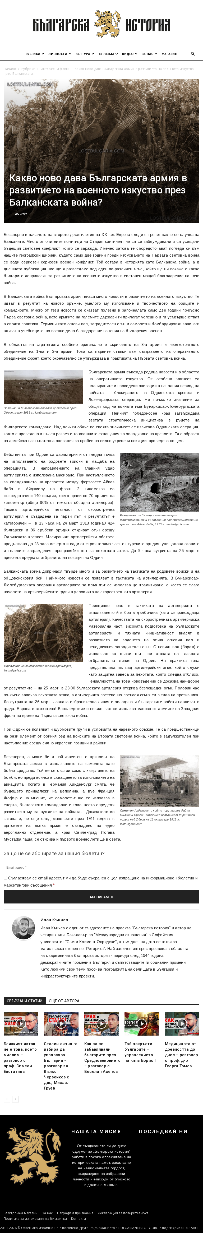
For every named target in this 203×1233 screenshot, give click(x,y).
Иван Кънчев (54, 919)
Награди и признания (75, 1213)
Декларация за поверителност (123, 1213)
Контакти (78, 1218)
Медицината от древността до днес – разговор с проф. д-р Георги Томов (181, 1054)
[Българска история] (101, 24)
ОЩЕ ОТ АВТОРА (64, 1001)
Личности (57, 54)
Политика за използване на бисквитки (35, 1218)
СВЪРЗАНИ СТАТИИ (25, 1001)
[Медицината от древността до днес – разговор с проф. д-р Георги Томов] (182, 1024)
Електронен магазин (21, 1213)
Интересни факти (55, 69)
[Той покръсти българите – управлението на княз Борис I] (141, 1024)
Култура (83, 54)
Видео (127, 54)
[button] (193, 54)
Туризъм (106, 54)
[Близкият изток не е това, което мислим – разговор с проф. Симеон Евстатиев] (21, 1024)
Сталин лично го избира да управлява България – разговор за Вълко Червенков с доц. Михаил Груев (60, 1066)
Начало (10, 69)
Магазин (169, 54)
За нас (147, 54)
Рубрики (33, 54)
